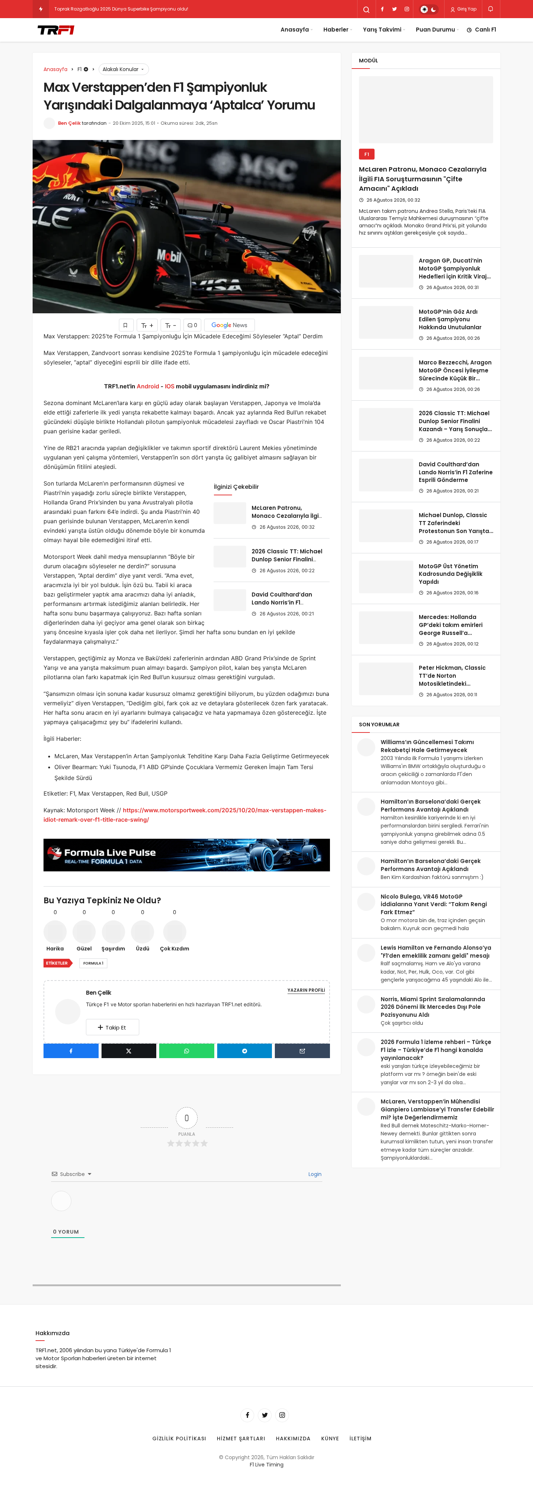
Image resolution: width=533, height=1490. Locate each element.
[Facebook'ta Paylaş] (71, 1051)
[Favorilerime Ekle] (126, 325)
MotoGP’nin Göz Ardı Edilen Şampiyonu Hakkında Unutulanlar (450, 319)
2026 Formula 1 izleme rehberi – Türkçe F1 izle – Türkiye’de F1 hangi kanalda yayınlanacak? (436, 1050)
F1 (366, 154)
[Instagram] (407, 9)
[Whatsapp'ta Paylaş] (186, 1051)
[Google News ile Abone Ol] (229, 325)
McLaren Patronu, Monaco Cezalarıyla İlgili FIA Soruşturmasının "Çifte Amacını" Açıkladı (287, 519)
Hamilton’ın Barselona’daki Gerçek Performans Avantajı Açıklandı (431, 805)
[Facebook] (382, 9)
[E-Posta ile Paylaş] (302, 1051)
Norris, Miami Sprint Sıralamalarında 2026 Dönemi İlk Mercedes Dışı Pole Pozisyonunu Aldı (433, 1007)
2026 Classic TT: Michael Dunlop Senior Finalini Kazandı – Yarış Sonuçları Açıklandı (287, 563)
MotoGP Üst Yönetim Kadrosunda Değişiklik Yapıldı (451, 574)
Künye (330, 1438)
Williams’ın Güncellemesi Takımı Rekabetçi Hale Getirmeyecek (427, 746)
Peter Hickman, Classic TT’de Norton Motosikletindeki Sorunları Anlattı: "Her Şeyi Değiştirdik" (452, 683)
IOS (169, 386)
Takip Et (116, 1027)
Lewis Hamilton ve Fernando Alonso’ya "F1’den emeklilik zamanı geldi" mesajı (436, 951)
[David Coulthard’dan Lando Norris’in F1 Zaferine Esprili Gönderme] (230, 600)
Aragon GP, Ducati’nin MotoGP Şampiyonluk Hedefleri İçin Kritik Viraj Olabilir (453, 272)
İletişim (361, 1438)
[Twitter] (394, 9)
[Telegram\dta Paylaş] (244, 1051)
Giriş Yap (466, 9)
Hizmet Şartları (241, 1438)
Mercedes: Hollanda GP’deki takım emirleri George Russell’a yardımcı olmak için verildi (451, 632)
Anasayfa (295, 29)
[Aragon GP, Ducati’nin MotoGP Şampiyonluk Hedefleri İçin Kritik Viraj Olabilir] (386, 271)
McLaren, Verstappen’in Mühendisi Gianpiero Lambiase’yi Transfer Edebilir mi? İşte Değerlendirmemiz (437, 1109)
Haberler (335, 29)
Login (314, 1174)
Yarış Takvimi (382, 29)
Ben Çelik (69, 123)
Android (147, 386)
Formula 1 (93, 963)
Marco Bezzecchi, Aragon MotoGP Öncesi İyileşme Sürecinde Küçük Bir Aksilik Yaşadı (455, 374)
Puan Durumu (435, 29)
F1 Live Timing (267, 1464)
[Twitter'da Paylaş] (129, 1051)
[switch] (429, 9)
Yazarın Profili (306, 990)
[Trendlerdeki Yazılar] (41, 9)
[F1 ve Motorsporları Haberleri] (55, 29)
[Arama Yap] (367, 9)
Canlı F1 (485, 29)
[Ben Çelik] (70, 1011)
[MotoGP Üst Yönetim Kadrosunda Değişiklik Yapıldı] (386, 577)
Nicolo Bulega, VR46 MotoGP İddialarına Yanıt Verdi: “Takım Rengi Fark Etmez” (434, 904)
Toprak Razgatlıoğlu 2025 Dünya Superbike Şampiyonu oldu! (121, 9)
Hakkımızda (293, 1438)
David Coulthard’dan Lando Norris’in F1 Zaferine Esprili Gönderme (282, 606)
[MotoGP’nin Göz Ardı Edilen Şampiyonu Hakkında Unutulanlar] (386, 322)
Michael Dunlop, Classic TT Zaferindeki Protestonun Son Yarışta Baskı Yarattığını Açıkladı (455, 526)
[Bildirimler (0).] (491, 8)
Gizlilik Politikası (179, 1438)
